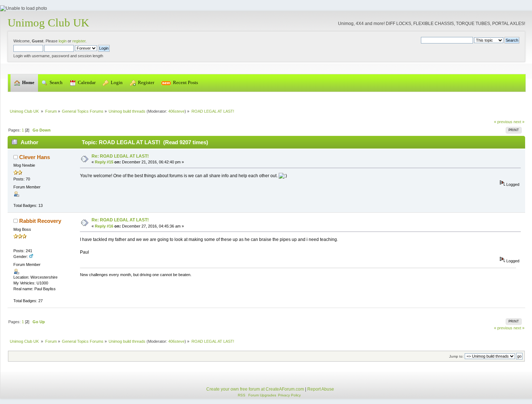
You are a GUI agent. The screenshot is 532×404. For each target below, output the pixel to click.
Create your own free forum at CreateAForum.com (255, 389)
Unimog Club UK (48, 22)
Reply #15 (104, 162)
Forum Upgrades (262, 395)
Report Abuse (320, 389)
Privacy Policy (289, 395)
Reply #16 (104, 226)
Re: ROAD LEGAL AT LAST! (120, 156)
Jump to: (456, 356)
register (78, 41)
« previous (503, 122)
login (63, 41)
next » (519, 122)
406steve (176, 111)
